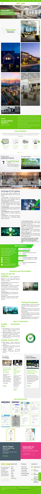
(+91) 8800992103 (6, 262)
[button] (39, 142)
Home (10, 0)
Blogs (30, 0)
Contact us (38, 0)
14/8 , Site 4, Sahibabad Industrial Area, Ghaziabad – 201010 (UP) (9, 265)
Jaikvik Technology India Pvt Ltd (24, 489)
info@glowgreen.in (6, 257)
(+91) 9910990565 (6, 259)
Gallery (33, 0)
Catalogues (18, 0)
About (14, 0)
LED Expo (23, 0)
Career (27, 0)
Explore (15, 166)
